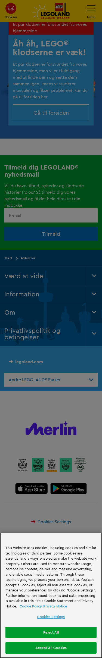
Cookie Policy (31, 606)
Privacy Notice (55, 606)
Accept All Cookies (51, 648)
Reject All (50, 632)
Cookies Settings (51, 617)
